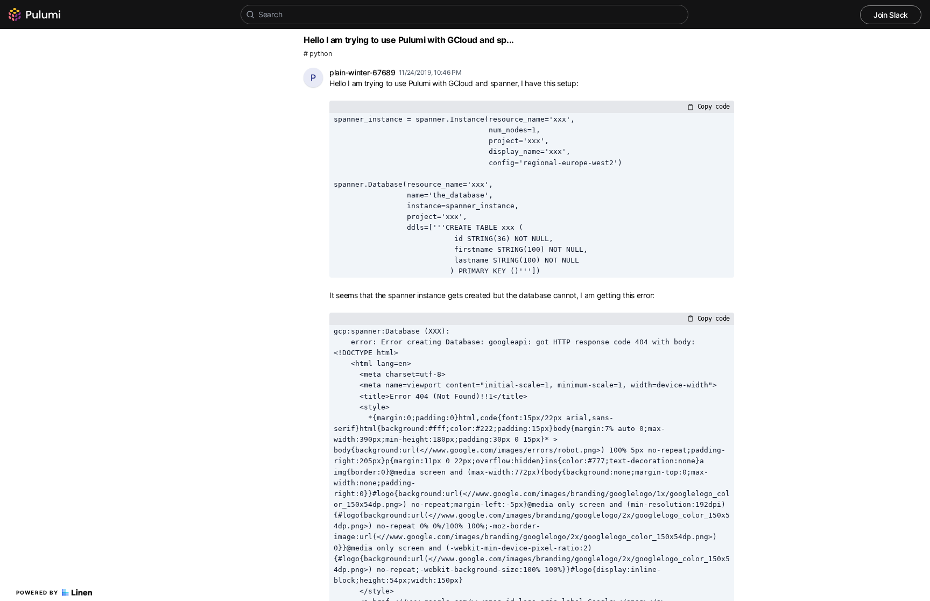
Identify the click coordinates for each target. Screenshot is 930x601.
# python (318, 54)
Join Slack (890, 14)
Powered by (37, 592)
